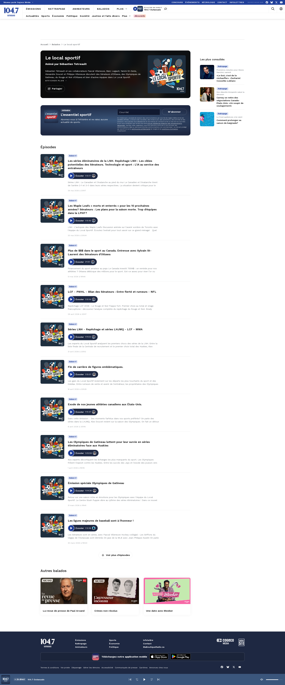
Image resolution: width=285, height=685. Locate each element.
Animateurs (81, 647)
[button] (130, 679)
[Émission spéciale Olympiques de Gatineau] (52, 488)
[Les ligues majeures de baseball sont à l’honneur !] (52, 525)
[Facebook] (267, 2)
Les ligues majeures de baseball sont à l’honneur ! (101, 520)
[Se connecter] (281, 9)
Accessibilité (107, 668)
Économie (114, 643)
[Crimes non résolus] (115, 591)
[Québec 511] (241, 645)
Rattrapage (81, 643)
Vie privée (65, 668)
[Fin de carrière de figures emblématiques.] (52, 372)
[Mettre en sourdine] (261, 679)
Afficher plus (55, 81)
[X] (276, 2)
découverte (139, 16)
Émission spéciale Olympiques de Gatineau (96, 483)
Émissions (80, 640)
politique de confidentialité (141, 129)
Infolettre (148, 640)
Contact (147, 643)
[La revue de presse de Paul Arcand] (64, 591)
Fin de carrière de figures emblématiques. (95, 366)
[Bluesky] (271, 2)
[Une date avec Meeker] (167, 591)
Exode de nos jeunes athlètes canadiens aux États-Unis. (105, 404)
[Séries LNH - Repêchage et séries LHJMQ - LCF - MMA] (52, 334)
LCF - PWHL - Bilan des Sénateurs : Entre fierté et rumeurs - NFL (112, 291)
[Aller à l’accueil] (11, 11)
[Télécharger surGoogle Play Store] (181, 657)
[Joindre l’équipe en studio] (165, 9)
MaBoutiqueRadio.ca (153, 647)
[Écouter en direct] (135, 8)
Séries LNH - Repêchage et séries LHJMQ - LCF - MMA (105, 329)
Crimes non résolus (105, 610)
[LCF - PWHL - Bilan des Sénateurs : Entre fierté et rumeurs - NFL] (52, 297)
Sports (112, 640)
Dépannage (76, 668)
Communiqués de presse (126, 668)
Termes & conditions (50, 668)
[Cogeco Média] (225, 643)
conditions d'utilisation (170, 129)
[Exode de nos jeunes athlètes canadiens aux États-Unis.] (52, 409)
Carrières (143, 668)
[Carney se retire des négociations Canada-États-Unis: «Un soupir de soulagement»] (207, 94)
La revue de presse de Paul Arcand (63, 610)
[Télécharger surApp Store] (158, 657)
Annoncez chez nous (158, 668)
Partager (57, 88)
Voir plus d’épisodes (118, 555)
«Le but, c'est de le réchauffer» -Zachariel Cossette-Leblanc (228, 78)
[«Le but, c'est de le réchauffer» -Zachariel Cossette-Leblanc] (207, 72)
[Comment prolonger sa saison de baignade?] (207, 119)
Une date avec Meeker (159, 610)
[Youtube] (281, 2)
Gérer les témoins (91, 668)
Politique (114, 647)
